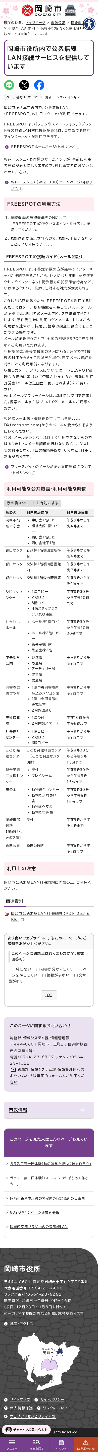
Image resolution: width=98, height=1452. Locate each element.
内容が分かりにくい (57, 969)
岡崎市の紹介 (81, 22)
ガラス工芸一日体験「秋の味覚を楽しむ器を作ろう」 (50, 1163)
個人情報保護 (21, 1408)
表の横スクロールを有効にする (32, 503)
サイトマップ (20, 1399)
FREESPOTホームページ (43, 147)
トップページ (35, 22)
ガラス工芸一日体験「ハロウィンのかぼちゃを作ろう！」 (49, 1181)
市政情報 (58, 22)
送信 (49, 995)
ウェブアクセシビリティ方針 (33, 1416)
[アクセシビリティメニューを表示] (89, 24)
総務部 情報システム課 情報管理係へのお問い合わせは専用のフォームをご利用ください (47, 1076)
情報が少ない (58, 975)
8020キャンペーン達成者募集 (34, 1212)
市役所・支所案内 (21, 28)
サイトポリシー (52, 1399)
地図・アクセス (21, 1324)
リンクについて (55, 1408)
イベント (61, 1448)
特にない (23, 969)
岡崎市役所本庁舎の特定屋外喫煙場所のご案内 (47, 1198)
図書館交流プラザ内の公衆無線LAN (39, 1226)
